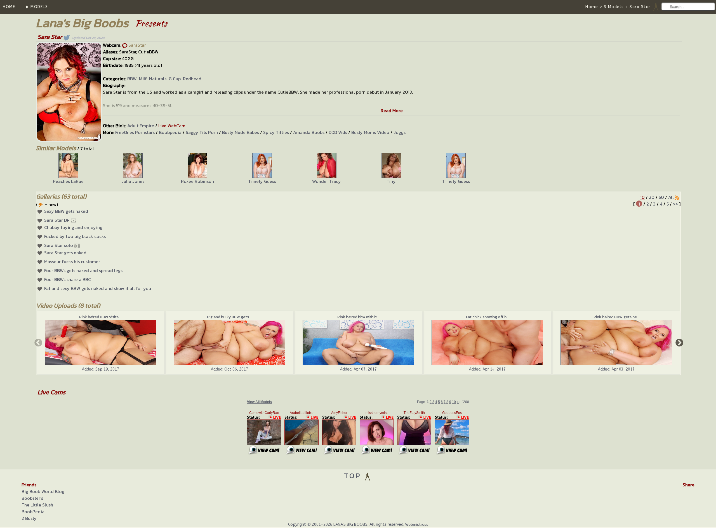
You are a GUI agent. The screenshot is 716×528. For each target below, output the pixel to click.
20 (651, 197)
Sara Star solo (58, 245)
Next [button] (679, 342)
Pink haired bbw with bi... (358, 317)
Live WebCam (171, 125)
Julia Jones (132, 181)
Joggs (400, 132)
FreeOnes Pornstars (135, 132)
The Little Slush (37, 504)
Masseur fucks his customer (72, 261)
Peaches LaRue (68, 181)
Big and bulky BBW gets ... (229, 317)
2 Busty (29, 518)
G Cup (175, 78)
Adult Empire (140, 125)
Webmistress (416, 524)
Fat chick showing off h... (487, 317)
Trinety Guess (262, 181)
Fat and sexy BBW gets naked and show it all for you (97, 288)
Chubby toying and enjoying (73, 227)
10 (642, 197)
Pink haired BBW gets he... (616, 317)
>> (675, 204)
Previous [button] (38, 342)
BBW (132, 78)
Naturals (157, 78)
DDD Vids (338, 132)
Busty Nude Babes (240, 132)
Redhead (192, 78)
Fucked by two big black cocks (75, 236)
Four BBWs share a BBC (67, 279)
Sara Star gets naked (65, 252)
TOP (354, 475)
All (671, 197)
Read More (392, 110)
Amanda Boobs (308, 132)
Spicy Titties (276, 132)
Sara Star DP (57, 220)
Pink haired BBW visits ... (100, 317)
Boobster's (32, 498)
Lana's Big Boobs (82, 23)
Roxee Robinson (197, 181)
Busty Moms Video (370, 132)
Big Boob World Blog (43, 491)
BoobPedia (33, 511)
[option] (68, 169)
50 (661, 197)
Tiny (391, 181)
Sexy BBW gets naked (66, 211)
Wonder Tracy (326, 181)
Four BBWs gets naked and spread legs (83, 270)
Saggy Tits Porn (202, 132)
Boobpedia (170, 132)
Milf (143, 78)
